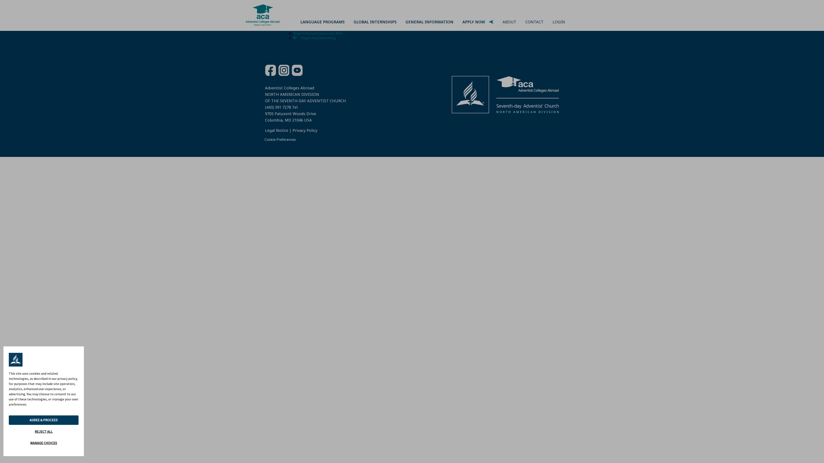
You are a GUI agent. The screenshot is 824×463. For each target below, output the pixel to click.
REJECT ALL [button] (44, 431)
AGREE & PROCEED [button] (44, 420)
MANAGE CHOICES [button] (43, 443)
